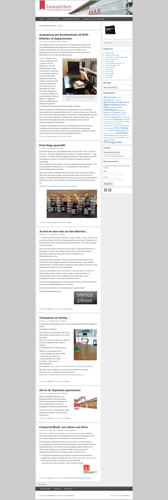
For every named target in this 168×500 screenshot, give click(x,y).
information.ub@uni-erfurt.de (111, 154)
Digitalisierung (121, 110)
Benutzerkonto (117, 100)
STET (116, 138)
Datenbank (110, 109)
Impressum (57, 489)
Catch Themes (126, 495)
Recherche (108, 73)
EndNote (122, 115)
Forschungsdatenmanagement (113, 63)
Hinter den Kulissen (123, 121)
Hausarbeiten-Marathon (109, 121)
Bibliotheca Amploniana (116, 102)
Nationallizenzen (108, 128)
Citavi (106, 107)
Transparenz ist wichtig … (54, 317)
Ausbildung (119, 97)
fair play (67, 309)
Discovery (107, 112)
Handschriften (126, 119)
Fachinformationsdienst (112, 117)
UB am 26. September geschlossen (60, 390)
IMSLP (76, 458)
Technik (54, 136)
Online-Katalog (120, 127)
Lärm (71, 309)
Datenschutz (68, 489)
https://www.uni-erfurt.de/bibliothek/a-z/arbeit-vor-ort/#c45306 (72, 366)
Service (50, 136)
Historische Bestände (111, 65)
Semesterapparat (109, 135)
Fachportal (67, 478)
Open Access (115, 130)
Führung (117, 119)
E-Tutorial (123, 112)
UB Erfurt (59, 26)
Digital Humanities (110, 59)
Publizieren (108, 71)
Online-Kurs (106, 130)
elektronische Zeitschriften (111, 115)
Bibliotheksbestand (113, 104)
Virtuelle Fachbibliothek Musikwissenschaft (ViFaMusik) (61, 433)
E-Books (115, 112)
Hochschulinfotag (108, 124)
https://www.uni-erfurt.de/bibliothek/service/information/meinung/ (61, 375)
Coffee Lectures (116, 107)
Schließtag (68, 418)
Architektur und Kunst (111, 55)
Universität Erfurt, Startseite (71, 19)
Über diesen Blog (45, 489)
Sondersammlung (121, 135)
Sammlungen (106, 133)
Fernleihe (109, 119)
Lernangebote (108, 67)
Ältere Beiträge (41, 484)
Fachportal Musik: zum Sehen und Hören (63, 427)
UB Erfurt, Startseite (53, 19)
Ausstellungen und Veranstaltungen (94, 19)
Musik (72, 478)
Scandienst (113, 133)
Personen (107, 69)
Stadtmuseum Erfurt (108, 138)
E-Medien (50, 478)
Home (42, 19)
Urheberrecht (127, 138)
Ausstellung (108, 99)
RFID (69, 136)
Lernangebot (116, 126)
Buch (125, 104)
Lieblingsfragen (125, 126)
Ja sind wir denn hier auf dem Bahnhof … (64, 231)
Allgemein (50, 309)
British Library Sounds (89, 458)
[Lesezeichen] (84, 14)
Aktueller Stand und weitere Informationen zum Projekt (58, 186)
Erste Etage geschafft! (52, 145)
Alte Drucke (109, 97)
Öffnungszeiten (112, 142)
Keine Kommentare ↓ (71, 430)
